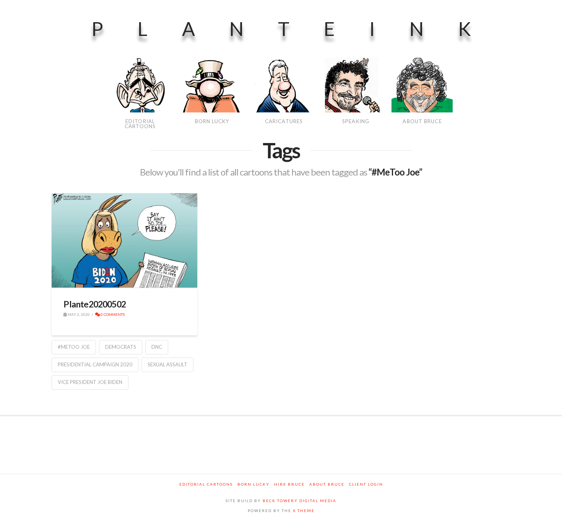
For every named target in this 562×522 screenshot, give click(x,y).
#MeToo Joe (74, 347)
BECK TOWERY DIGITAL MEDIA (299, 500)
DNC (156, 347)
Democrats (120, 347)
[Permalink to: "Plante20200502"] (124, 240)
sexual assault (167, 364)
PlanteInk (298, 28)
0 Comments (112, 314)
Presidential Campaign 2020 (95, 364)
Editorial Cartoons (206, 484)
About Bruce (326, 484)
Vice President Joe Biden (90, 382)
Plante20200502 (94, 304)
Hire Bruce (289, 484)
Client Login (366, 484)
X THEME (304, 510)
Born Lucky (253, 484)
